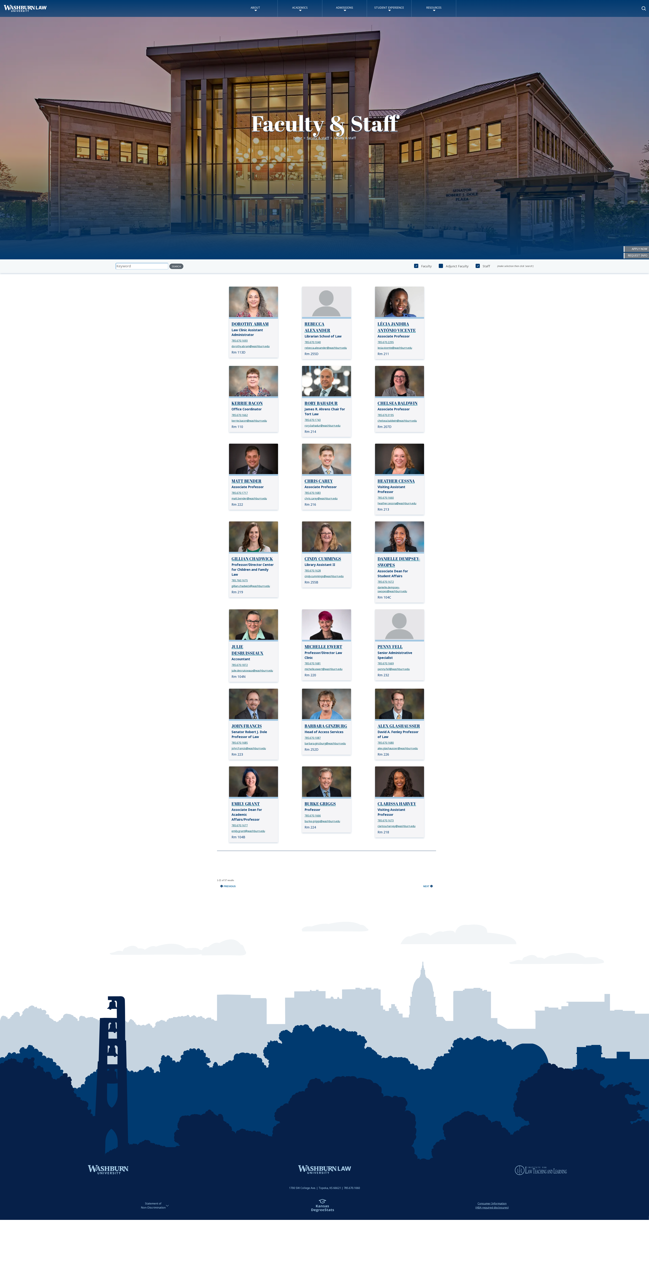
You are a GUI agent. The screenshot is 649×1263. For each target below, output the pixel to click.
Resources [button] (433, 8)
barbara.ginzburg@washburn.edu (325, 743)
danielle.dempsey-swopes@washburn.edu (392, 589)
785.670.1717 (240, 493)
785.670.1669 (386, 663)
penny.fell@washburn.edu (394, 669)
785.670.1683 (313, 493)
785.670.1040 (313, 342)
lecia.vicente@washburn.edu (395, 348)
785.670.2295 (386, 342)
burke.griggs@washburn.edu (322, 821)
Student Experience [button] (389, 8)
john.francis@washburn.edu (249, 748)
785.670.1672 (386, 582)
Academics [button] (300, 8)
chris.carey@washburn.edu (321, 498)
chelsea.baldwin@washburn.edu (397, 421)
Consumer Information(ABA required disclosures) (492, 1206)
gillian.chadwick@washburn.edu (251, 586)
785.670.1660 (386, 498)
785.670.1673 (386, 821)
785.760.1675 (240, 580)
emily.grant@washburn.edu (248, 831)
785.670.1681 (313, 663)
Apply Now (639, 249)
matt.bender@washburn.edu (249, 498)
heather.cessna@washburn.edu (397, 503)
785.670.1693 (240, 341)
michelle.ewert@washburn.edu (323, 669)
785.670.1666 (313, 816)
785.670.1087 (313, 738)
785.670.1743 (313, 420)
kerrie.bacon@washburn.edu (249, 421)
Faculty (426, 266)
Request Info (637, 256)
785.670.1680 (386, 743)
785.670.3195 (386, 415)
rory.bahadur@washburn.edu (322, 426)
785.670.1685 (240, 743)
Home (297, 138)
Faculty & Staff (318, 138)
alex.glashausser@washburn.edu (398, 748)
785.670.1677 (240, 825)
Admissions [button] (344, 8)
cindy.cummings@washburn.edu (324, 576)
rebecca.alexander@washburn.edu (326, 348)
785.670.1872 (240, 665)
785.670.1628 (313, 571)
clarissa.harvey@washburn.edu (396, 826)
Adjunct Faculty (457, 266)
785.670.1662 (240, 415)
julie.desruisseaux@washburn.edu (252, 671)
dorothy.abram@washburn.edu (251, 346)
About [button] (255, 8)
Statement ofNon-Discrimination (153, 1206)
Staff (486, 266)
